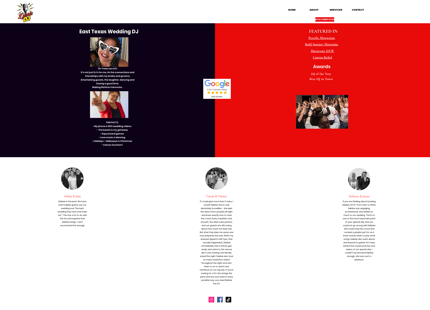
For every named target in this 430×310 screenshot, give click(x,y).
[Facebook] (220, 299)
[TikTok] (228, 299)
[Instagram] (211, 299)
